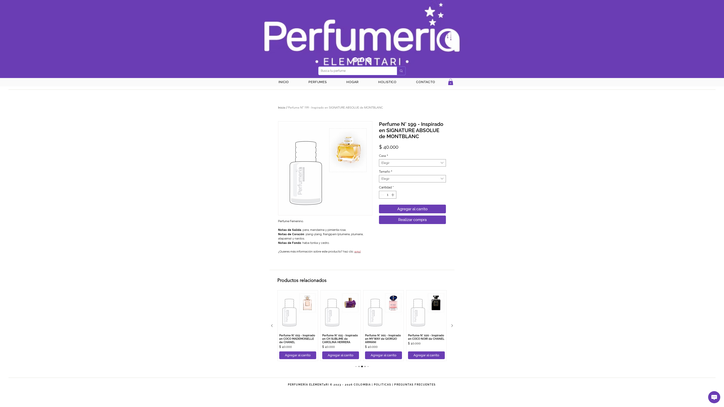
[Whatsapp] (368, 59)
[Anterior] (272, 325)
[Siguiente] (452, 325)
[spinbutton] (387, 195)
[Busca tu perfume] (401, 71)
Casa (383, 156)
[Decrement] (382, 195)
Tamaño (385, 171)
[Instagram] (355, 59)
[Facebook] (362, 59)
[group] (362, 325)
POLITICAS (382, 384)
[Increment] (393, 195)
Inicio (281, 107)
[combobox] (412, 163)
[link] (450, 82)
